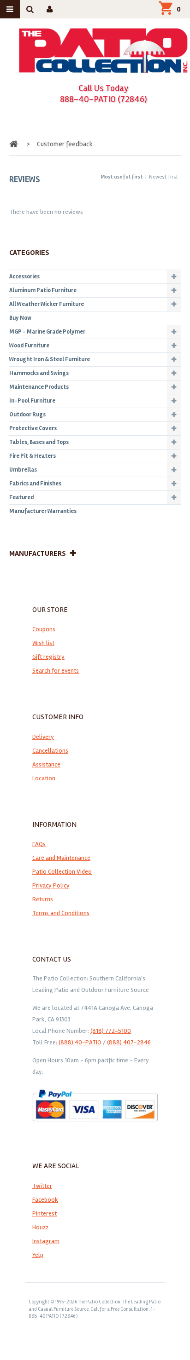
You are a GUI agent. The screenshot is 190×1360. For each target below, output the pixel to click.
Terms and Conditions (60, 913)
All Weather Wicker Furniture (46, 304)
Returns (42, 899)
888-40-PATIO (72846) (103, 99)
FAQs (39, 844)
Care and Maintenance (61, 858)
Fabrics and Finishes (35, 483)
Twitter (42, 1186)
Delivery (43, 737)
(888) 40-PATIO (80, 1042)
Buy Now (20, 318)
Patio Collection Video (62, 872)
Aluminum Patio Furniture (43, 290)
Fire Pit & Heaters (32, 456)
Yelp (37, 1255)
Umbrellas (23, 469)
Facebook (45, 1200)
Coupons (43, 629)
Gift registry (48, 657)
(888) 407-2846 (129, 1042)
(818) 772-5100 (110, 1031)
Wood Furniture (29, 345)
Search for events (55, 670)
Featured (21, 497)
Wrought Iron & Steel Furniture (49, 359)
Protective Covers (33, 428)
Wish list (43, 643)
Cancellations (50, 751)
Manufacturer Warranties (43, 511)
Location (43, 778)
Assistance (46, 764)
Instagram (45, 1241)
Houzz (40, 1227)
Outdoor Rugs (27, 414)
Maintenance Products (39, 387)
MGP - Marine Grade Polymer (47, 331)
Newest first (163, 176)
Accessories (24, 276)
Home (14, 144)
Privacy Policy (51, 885)
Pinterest (44, 1213)
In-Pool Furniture (32, 400)
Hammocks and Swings (39, 373)
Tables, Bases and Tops (39, 442)
